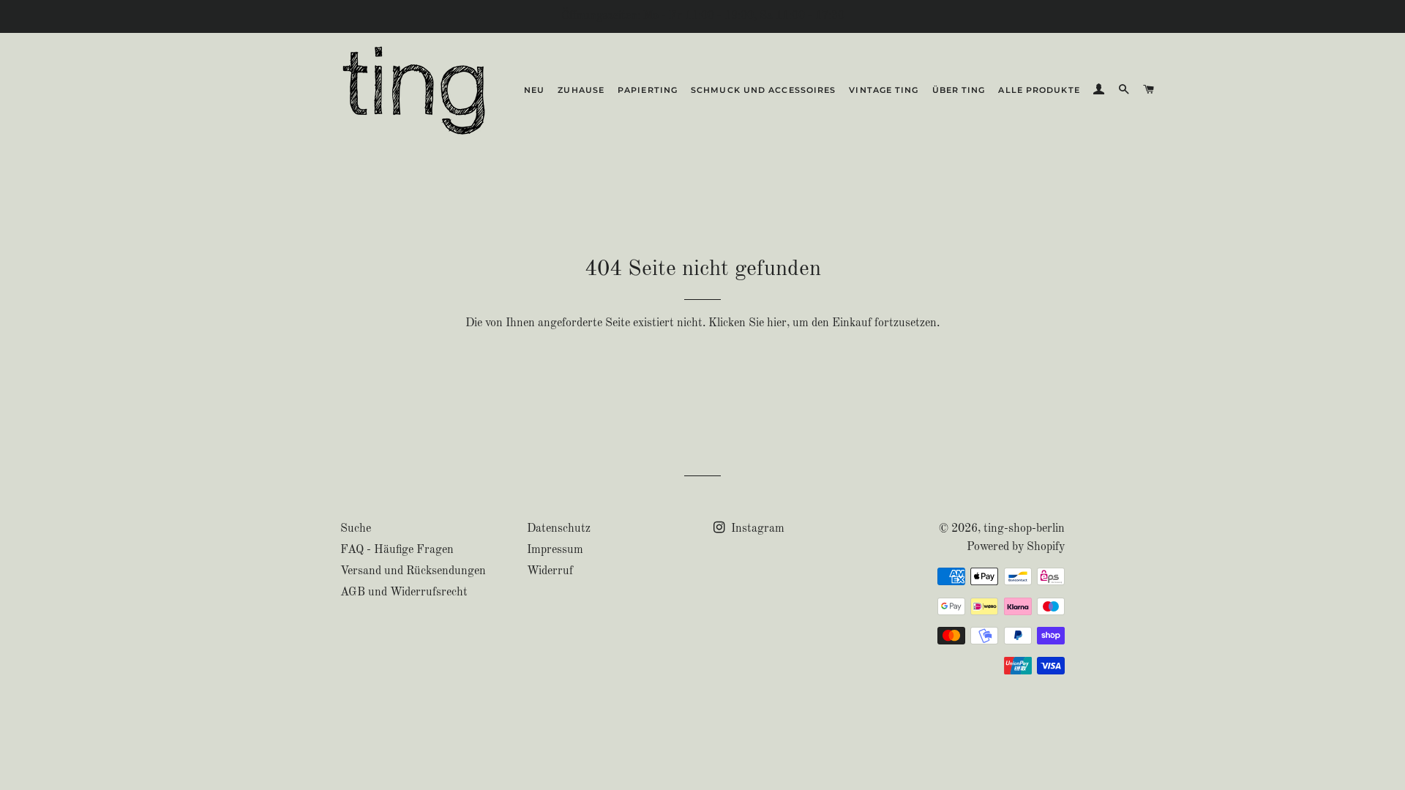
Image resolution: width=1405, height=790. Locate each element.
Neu (534, 90)
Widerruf (550, 571)
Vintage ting (883, 90)
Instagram (756, 529)
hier (777, 323)
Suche (355, 529)
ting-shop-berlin (1024, 529)
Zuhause (581, 90)
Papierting (648, 90)
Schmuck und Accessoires (763, 90)
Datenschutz (559, 529)
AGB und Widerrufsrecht (404, 592)
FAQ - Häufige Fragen (397, 550)
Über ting (959, 90)
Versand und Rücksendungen (413, 571)
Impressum (555, 550)
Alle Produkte (1038, 90)
